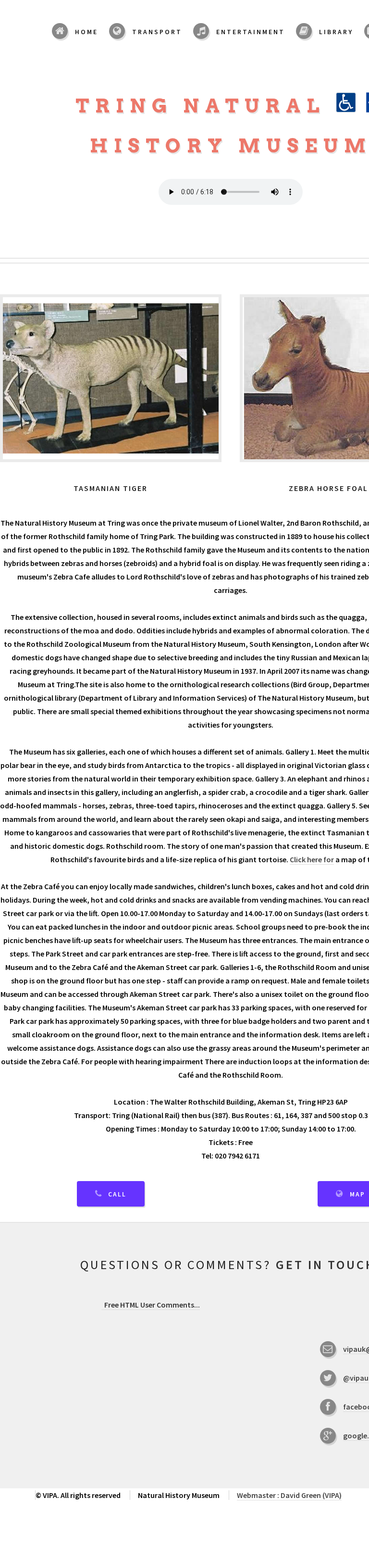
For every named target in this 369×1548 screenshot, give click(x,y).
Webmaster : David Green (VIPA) (289, 1495)
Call (117, 1194)
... (152, 1304)
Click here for (312, 859)
